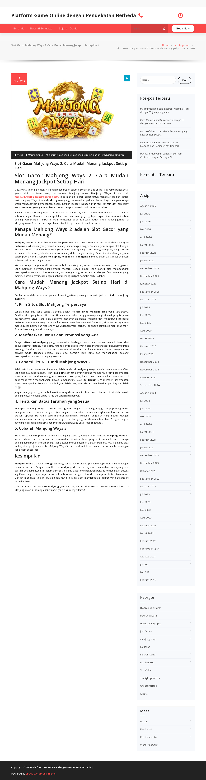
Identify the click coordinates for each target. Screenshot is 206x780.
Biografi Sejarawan (41, 28)
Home (165, 45)
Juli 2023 (145, 494)
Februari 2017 (148, 579)
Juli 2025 (145, 307)
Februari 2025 (148, 346)
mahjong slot (65, 154)
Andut (19, 154)
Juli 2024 (145, 400)
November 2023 (149, 463)
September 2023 (150, 478)
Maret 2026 (147, 244)
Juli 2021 (145, 564)
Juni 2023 (145, 502)
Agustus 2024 (148, 392)
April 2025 (146, 330)
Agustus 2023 (148, 486)
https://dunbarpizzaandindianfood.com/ (37, 196)
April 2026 (146, 237)
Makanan (145, 646)
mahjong (53, 154)
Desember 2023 (149, 455)
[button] (164, 28)
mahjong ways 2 (116, 154)
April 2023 (146, 517)
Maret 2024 (147, 431)
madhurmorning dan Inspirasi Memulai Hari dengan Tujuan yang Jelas (164, 110)
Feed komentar (149, 737)
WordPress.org (149, 744)
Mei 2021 (145, 572)
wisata (144, 693)
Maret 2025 (147, 338)
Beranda (18, 28)
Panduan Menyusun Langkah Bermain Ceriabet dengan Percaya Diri (161, 155)
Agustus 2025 (148, 299)
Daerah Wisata (148, 615)
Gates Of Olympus (150, 623)
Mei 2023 (145, 509)
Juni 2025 (145, 315)
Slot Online (146, 670)
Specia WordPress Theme (41, 773)
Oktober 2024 (148, 377)
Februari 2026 (148, 252)
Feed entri (146, 729)
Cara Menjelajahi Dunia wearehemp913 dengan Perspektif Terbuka (162, 121)
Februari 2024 (148, 439)
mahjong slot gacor (82, 154)
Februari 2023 (148, 525)
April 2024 (146, 424)
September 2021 (150, 548)
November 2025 (149, 276)
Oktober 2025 (148, 283)
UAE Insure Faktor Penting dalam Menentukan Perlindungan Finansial (160, 144)
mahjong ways (100, 154)
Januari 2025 (147, 353)
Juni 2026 (145, 221)
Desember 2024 (149, 361)
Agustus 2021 (148, 556)
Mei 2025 (145, 322)
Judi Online (146, 631)
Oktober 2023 (148, 470)
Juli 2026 (145, 213)
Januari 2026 (147, 260)
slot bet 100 (147, 662)
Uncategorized (181, 45)
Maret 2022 (147, 533)
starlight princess (150, 678)
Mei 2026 (145, 229)
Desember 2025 (149, 268)
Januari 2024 (147, 447)
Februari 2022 (148, 540)
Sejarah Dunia (68, 28)
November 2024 (149, 369)
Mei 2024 (145, 416)
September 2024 (150, 385)
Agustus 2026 (148, 205)
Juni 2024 (145, 408)
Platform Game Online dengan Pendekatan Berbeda (73, 15)
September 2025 (150, 291)
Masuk (143, 721)
